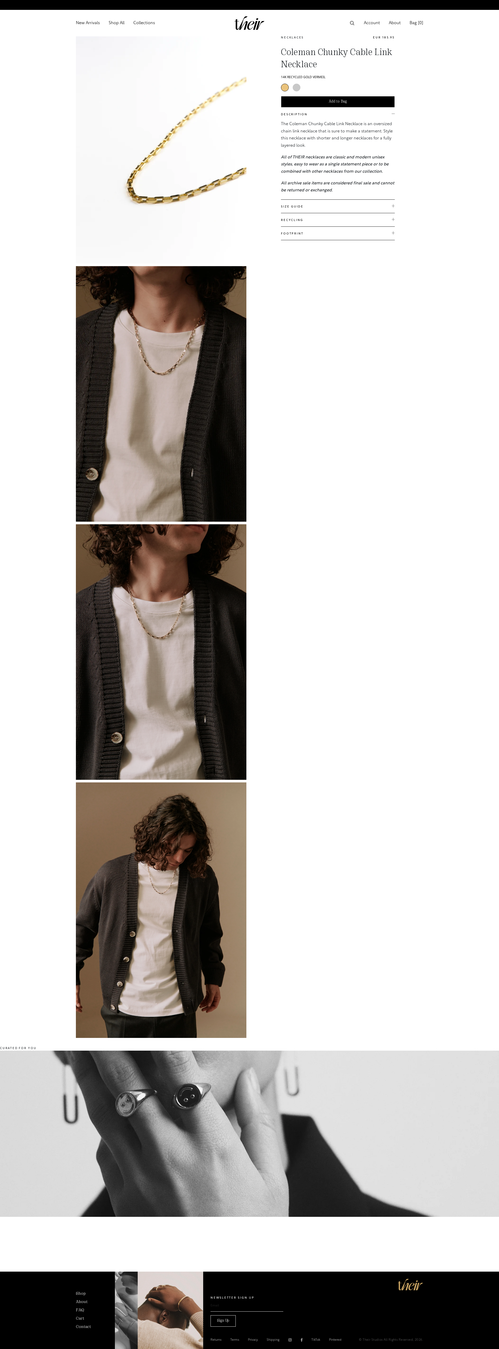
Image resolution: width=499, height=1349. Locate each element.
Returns (216, 1339)
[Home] (410, 1284)
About (395, 23)
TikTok (315, 1339)
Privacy (253, 1339)
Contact (83, 1327)
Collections (144, 23)
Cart (80, 1319)
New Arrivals (88, 23)
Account (372, 23)
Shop (81, 1294)
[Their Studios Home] (249, 23)
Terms (234, 1339)
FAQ (80, 1310)
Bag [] (416, 23)
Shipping (273, 1339)
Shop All (116, 23)
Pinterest (335, 1339)
